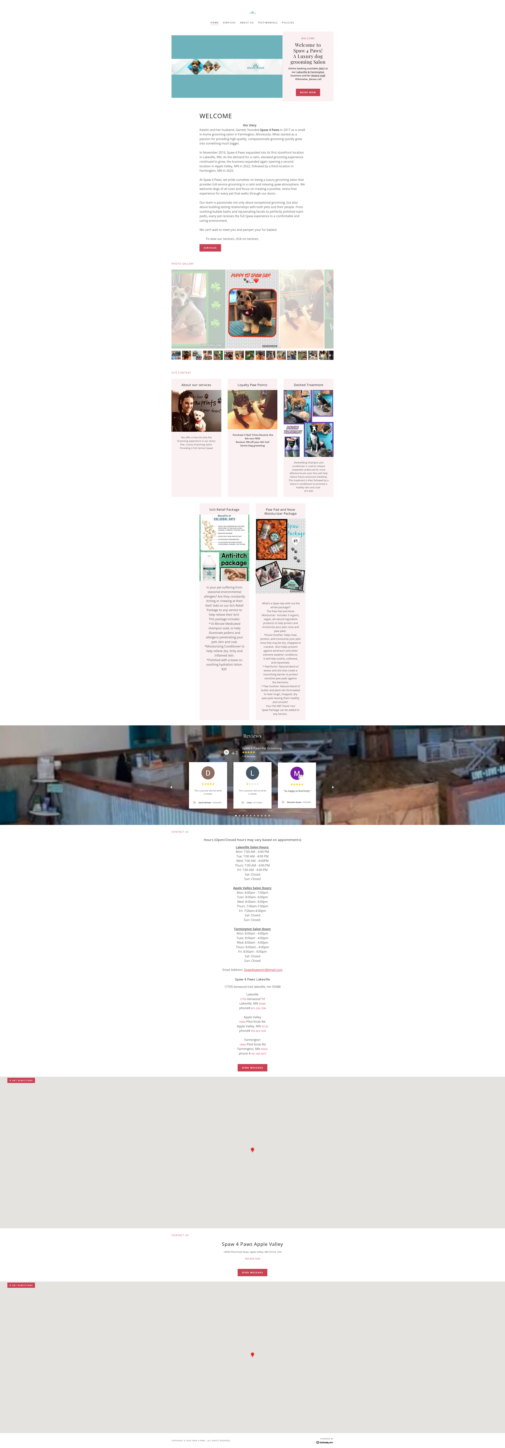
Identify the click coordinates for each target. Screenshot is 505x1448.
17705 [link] (243, 999)
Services (210, 247)
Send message (252, 1272)
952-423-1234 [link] (258, 1030)
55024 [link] (264, 1049)
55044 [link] (262, 1003)
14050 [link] (242, 1021)
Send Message (252, 1067)
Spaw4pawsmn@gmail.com (263, 970)
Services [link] (229, 22)
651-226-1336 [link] (258, 1008)
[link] (252, 12)
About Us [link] (247, 22)
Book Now (308, 92)
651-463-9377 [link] (258, 1053)
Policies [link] (288, 22)
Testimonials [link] (268, 22)
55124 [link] (265, 1026)
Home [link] (215, 22)
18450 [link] (242, 1044)
